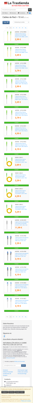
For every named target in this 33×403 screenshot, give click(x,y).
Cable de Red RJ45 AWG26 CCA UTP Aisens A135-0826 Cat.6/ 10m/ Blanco (21, 286)
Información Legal (22, 370)
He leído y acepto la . (15, 361)
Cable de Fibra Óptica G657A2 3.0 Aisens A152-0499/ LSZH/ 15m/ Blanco (21, 98)
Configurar (4, 392)
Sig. (26, 27)
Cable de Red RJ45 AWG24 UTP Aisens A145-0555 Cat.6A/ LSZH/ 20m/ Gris (21, 223)
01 (10, 27)
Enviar (23, 365)
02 (13, 27)
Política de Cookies (26, 401)
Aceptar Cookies (20, 392)
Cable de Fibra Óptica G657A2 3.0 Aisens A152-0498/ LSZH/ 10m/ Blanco (21, 82)
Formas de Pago (22, 373)
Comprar (16, 44)
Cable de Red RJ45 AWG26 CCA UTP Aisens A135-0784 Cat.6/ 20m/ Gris (21, 270)
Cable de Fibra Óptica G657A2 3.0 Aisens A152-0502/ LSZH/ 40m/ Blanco (21, 145)
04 (19, 27)
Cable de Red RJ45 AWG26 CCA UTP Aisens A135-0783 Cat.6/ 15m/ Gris (21, 255)
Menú (6, 13)
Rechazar (11, 392)
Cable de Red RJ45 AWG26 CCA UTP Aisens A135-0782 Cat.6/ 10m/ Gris (21, 239)
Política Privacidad (8, 372)
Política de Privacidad (19, 361)
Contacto (22, 13)
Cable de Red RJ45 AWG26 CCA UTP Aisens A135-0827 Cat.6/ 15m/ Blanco (21, 302)
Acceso (13, 13)
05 (22, 27)
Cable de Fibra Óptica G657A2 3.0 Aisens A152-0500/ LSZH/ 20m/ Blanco (21, 114)
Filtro (5, 22)
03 (16, 27)
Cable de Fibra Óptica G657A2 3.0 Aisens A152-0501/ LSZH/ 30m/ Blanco (21, 129)
